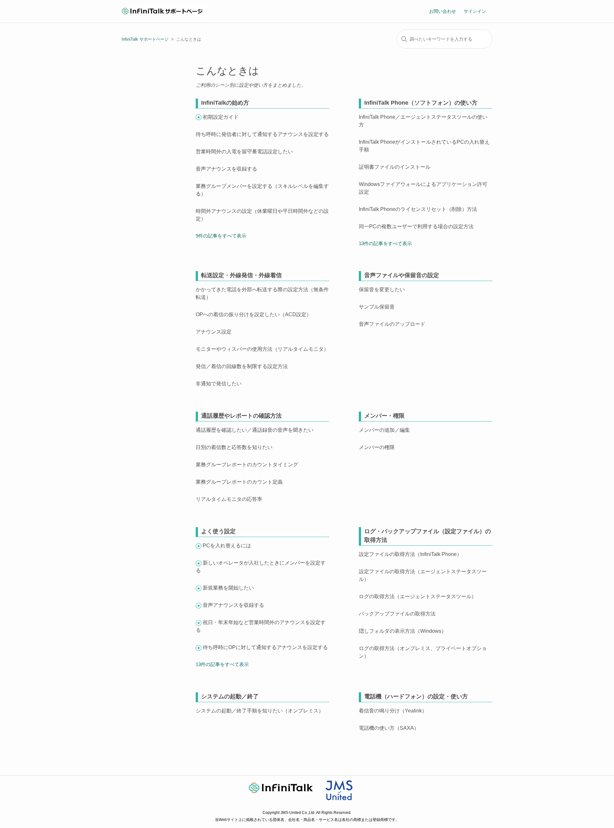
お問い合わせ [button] (442, 11)
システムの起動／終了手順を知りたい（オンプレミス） (260, 710)
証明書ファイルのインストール (394, 167)
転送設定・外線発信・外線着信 (241, 275)
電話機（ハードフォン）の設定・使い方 (416, 696)
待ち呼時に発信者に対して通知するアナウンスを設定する (262, 134)
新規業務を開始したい (228, 588)
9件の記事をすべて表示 (221, 235)
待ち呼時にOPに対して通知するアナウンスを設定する (265, 647)
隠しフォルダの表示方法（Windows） (402, 631)
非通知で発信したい (219, 383)
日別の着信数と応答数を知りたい (234, 447)
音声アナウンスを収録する (226, 169)
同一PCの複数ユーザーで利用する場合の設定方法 (416, 226)
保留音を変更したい (382, 289)
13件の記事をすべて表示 (385, 243)
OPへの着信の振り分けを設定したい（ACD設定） (253, 314)
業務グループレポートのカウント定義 (239, 482)
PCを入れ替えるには (227, 545)
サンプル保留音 (377, 306)
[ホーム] (165, 14)
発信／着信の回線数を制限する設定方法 (242, 366)
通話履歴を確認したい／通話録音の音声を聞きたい (254, 430)
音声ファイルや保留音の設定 (401, 275)
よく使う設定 (218, 531)
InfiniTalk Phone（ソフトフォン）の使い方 (420, 103)
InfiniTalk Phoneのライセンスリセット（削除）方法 (418, 209)
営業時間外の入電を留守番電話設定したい (244, 151)
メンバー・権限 (384, 416)
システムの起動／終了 (230, 696)
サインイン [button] (475, 11)
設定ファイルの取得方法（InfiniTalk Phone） (410, 554)
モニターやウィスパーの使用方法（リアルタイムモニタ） (262, 349)
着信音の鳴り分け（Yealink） (393, 710)
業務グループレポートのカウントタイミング (247, 464)
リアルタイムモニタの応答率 (229, 499)
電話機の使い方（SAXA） (389, 728)
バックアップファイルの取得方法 (397, 613)
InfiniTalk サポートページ (145, 39)
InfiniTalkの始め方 (225, 103)
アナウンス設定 (214, 331)
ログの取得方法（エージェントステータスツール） (417, 596)
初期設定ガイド (221, 117)
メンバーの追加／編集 (384, 430)
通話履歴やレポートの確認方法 (241, 416)
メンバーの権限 (377, 447)
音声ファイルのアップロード (392, 324)
